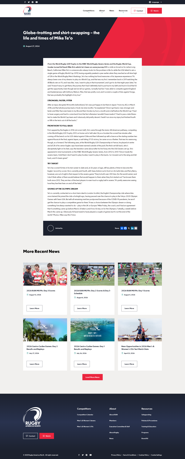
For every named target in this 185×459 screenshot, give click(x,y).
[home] (27, 10)
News (111, 10)
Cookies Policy (144, 455)
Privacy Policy (116, 455)
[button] (152, 2)
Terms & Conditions (129, 455)
